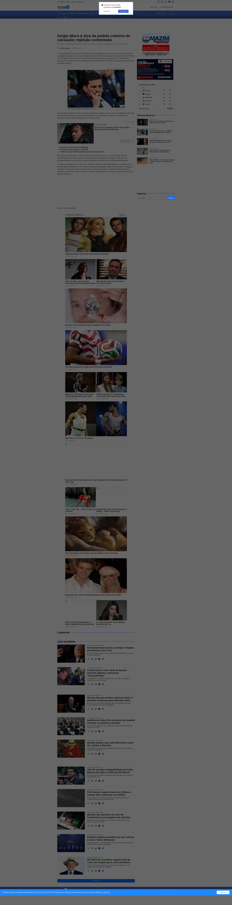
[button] (215, 892)
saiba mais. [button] (106, 892)
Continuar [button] (223, 892)
